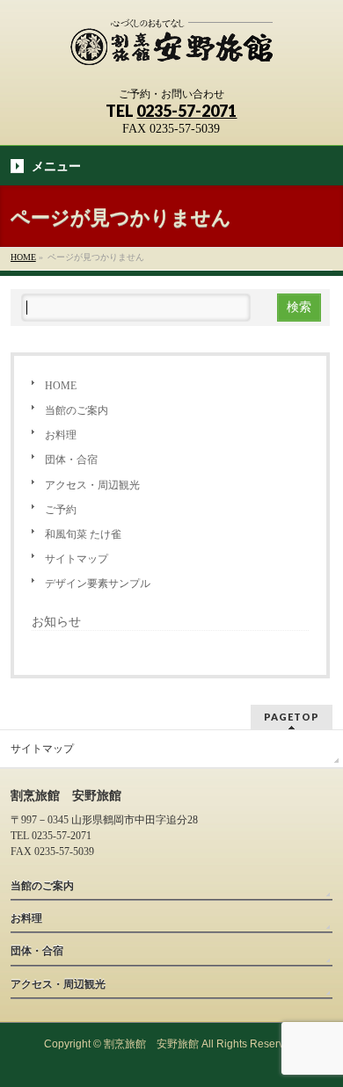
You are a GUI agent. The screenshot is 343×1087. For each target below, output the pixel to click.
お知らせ (56, 621)
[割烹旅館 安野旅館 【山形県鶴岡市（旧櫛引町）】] (171, 50)
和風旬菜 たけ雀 (83, 534)
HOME (61, 386)
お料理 (61, 435)
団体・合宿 (71, 459)
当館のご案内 (76, 410)
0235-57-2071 (186, 110)
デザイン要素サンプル (97, 583)
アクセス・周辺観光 (92, 485)
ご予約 (61, 510)
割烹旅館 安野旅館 (151, 1044)
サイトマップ (76, 559)
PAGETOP (291, 716)
